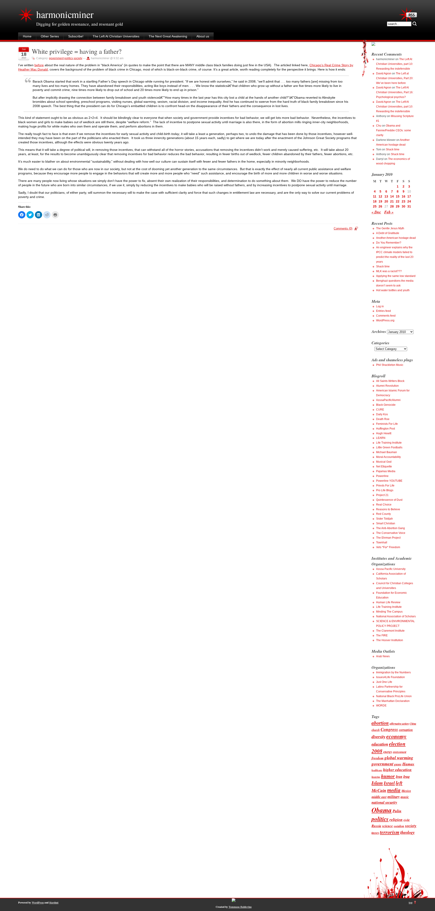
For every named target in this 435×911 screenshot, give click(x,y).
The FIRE (382, 635)
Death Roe (382, 419)
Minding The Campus (389, 611)
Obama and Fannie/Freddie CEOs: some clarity (393, 130)
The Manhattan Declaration (393, 701)
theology (407, 832)
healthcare (377, 770)
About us (202, 36)
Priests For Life (385, 485)
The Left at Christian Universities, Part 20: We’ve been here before (394, 78)
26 (380, 206)
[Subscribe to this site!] (411, 16)
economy (396, 736)
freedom (378, 757)
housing (376, 777)
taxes (375, 832)
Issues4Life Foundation (390, 677)
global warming (398, 758)
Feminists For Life (387, 423)
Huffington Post (385, 428)
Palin (397, 811)
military (393, 796)
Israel (389, 783)
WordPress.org (385, 320)
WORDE (381, 705)
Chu (378, 125)
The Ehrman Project (388, 537)
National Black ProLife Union (394, 696)
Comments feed (386, 315)
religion (396, 819)
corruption (406, 730)
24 (409, 201)
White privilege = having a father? (76, 51)
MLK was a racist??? (389, 271)
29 (397, 206)
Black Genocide (386, 404)
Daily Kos (382, 414)
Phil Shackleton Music (389, 364)
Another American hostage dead (396, 237)
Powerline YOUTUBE (389, 480)
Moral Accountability (388, 457)
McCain (379, 790)
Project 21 (382, 495)
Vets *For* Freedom (388, 547)
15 (397, 196)
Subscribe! (75, 36)
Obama (382, 810)
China (413, 723)
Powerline (382, 476)
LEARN (380, 438)
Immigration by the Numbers (393, 672)
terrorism (389, 831)
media (394, 790)
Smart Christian (385, 523)
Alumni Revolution (387, 385)
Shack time (392, 149)
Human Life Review (388, 602)
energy (387, 752)
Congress (389, 729)
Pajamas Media (385, 471)
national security (384, 802)
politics (68, 58)
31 (409, 206)
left (399, 782)
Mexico (406, 791)
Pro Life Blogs (384, 490)
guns (397, 764)
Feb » (389, 212)
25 (375, 206)
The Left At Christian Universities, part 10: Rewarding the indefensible (394, 64)
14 (392, 196)
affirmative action (399, 723)
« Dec (376, 212)
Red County (383, 513)
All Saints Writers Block (390, 381)
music (405, 796)
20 (386, 201)
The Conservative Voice (390, 533)
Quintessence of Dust (389, 499)
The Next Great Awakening (168, 36)
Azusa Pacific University (391, 569)
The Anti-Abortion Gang (390, 528)
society (78, 58)
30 (403, 206)
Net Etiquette (384, 466)
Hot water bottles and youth (393, 290)
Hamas (408, 764)
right (407, 820)
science (387, 825)
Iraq (406, 776)
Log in (380, 306)
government (56, 58)
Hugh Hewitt (383, 433)
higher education (397, 769)
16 (403, 196)
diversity (378, 737)
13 (386, 196)
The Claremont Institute (390, 630)
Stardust (53, 902)
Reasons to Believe (388, 509)
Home (27, 36)
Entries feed (383, 311)
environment (399, 752)
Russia (376, 825)
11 (374, 196)
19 (380, 201)
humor (388, 775)
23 (403, 201)
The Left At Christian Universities (116, 36)
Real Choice (384, 504)
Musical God (384, 461)
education (380, 744)
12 (380, 196)
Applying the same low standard (396, 276)
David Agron (383, 73)
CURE (380, 409)
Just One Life (384, 682)
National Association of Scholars (396, 616)
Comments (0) (343, 228)
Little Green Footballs (389, 447)
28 (392, 206)
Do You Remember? (388, 242)
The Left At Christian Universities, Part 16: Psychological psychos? (394, 92)
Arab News (383, 656)
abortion (380, 722)
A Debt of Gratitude (387, 233)
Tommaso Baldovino (240, 907)
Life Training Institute (389, 442)
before (39, 65)
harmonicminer (64, 14)
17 (409, 196)
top (410, 902)
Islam (377, 782)
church (376, 730)
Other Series (50, 36)
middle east (379, 797)
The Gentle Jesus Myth (390, 228)
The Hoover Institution (389, 640)
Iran (399, 776)
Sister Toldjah (384, 518)
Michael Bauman (386, 452)
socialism (399, 826)
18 (375, 201)
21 (392, 201)
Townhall (381, 542)
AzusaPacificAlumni (388, 400)
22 (397, 201)
